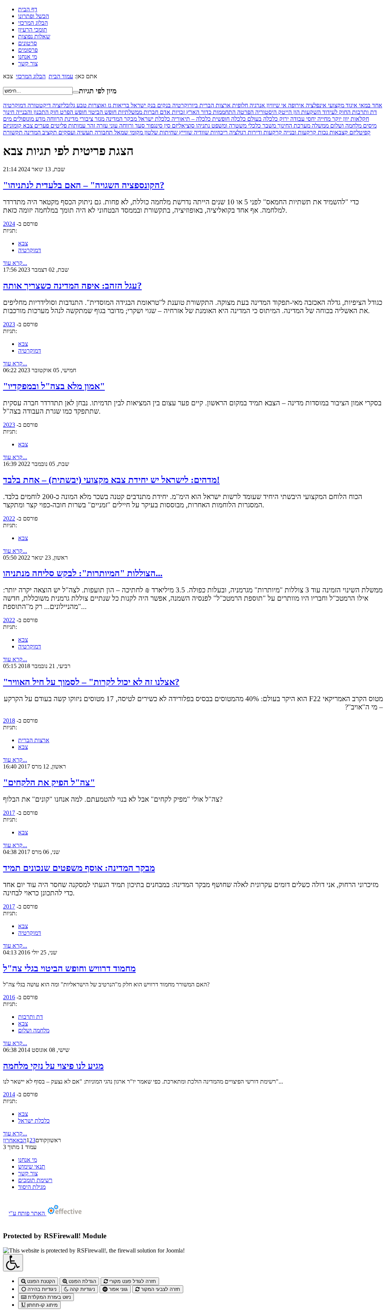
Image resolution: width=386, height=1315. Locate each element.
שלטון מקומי (143, 132)
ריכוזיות (218, 132)
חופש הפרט (72, 112)
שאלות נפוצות (34, 36)
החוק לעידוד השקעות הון (321, 112)
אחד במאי (369, 105)
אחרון (9, 1140)
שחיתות (168, 132)
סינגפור (153, 125)
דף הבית (27, 9)
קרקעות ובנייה (299, 132)
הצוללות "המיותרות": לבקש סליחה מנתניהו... (82, 573)
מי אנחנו (27, 56)
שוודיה (200, 132)
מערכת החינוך (293, 125)
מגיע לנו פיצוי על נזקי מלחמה (53, 1066)
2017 (9, 813)
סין (166, 125)
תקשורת (13, 132)
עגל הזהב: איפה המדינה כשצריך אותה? (72, 286)
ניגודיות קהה (81, 1289)
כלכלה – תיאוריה (190, 119)
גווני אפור (117, 1289)
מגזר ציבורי (91, 119)
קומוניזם (12, 125)
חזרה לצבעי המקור (159, 1289)
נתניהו (202, 125)
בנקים (163, 105)
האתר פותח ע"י (27, 1213)
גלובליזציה (63, 105)
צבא (27, 125)
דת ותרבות (364, 112)
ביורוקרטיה (184, 105)
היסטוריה (265, 112)
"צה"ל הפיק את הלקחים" (49, 782)
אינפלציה (315, 105)
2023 (9, 324)
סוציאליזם (182, 125)
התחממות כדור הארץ (210, 112)
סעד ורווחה (131, 125)
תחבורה (103, 132)
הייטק (284, 112)
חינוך (8, 112)
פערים (41, 125)
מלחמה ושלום (345, 125)
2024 (9, 224)
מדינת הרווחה (61, 119)
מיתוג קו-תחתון (41, 1305)
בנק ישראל (142, 105)
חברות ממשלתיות (137, 112)
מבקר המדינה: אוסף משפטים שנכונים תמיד (79, 868)
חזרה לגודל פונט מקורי (132, 1281)
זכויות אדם (171, 112)
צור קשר (28, 63)
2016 (9, 997)
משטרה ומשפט (228, 125)
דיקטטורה (38, 105)
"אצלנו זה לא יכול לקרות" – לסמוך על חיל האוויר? (91, 682)
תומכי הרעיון (32, 29)
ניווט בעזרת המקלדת (48, 1297)
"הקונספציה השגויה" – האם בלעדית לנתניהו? (83, 185)
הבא (21, 1140)
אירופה (295, 105)
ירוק (283, 119)
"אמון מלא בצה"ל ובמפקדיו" (54, 386)
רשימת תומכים (35, 1180)
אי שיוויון (275, 105)
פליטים (58, 125)
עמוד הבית (61, 76)
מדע (39, 119)
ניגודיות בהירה (41, 1289)
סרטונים (27, 43)
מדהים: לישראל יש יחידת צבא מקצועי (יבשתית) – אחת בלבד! (111, 480)
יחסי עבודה (302, 119)
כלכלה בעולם (262, 119)
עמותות (76, 125)
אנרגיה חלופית (248, 105)
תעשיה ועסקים (75, 132)
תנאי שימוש (31, 1166)
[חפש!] (76, 92)
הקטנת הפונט (40, 1281)
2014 (9, 1094)
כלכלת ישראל (153, 119)
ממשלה (319, 125)
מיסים (369, 125)
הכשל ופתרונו (33, 16)
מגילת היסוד (32, 1187)
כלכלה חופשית (228, 119)
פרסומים (28, 50)
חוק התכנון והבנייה (36, 112)
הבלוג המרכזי (33, 23)
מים (7, 119)
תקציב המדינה (40, 132)
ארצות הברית (214, 105)
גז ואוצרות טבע (93, 105)
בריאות (120, 105)
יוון (345, 119)
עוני (113, 125)
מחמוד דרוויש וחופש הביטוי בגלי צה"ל (69, 968)
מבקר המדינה (120, 119)
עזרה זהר (97, 125)
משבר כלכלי (261, 125)
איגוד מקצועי (341, 105)
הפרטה (245, 112)
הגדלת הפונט (81, 1281)
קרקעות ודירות (264, 132)
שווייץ (185, 132)
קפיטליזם (359, 132)
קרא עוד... (15, 263)
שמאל (120, 132)
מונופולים (23, 119)
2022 (9, 518)
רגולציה (237, 132)
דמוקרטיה (14, 105)
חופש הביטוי (101, 112)
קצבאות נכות (332, 132)
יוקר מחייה (329, 119)
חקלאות (359, 119)
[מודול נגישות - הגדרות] (13, 1262)
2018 (9, 720)
